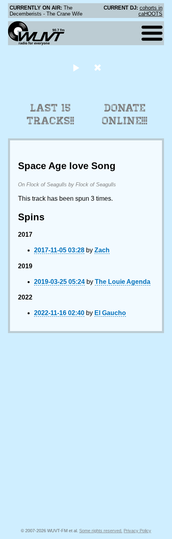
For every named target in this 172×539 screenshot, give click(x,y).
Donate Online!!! (125, 114)
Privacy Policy (137, 530)
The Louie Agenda (122, 281)
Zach (102, 250)
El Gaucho (110, 312)
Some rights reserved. (100, 530)
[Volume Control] (99, 67)
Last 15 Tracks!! (50, 114)
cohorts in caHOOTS (150, 11)
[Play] (76, 67)
